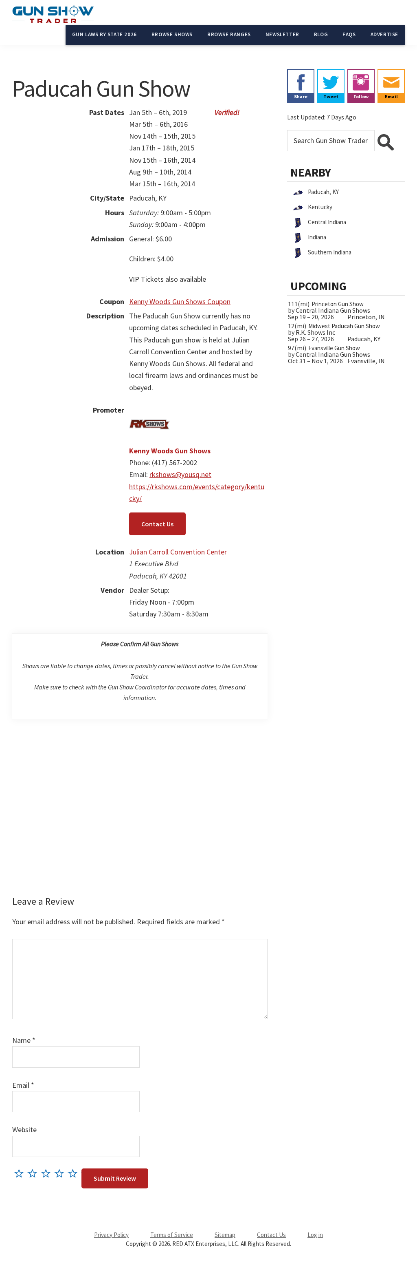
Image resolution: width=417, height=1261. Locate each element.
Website (24, 1129)
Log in (315, 1235)
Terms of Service (171, 1235)
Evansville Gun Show (334, 348)
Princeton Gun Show (338, 304)
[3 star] (48, 1173)
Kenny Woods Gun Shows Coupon (179, 301)
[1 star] (21, 1173)
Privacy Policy (111, 1235)
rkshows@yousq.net (180, 474)
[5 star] (74, 1173)
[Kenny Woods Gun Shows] (149, 410)
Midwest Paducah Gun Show (344, 326)
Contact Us (157, 524)
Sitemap (225, 1235)
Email (23, 1085)
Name (23, 1040)
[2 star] (34, 1173)
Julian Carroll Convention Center (178, 552)
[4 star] (61, 1173)
